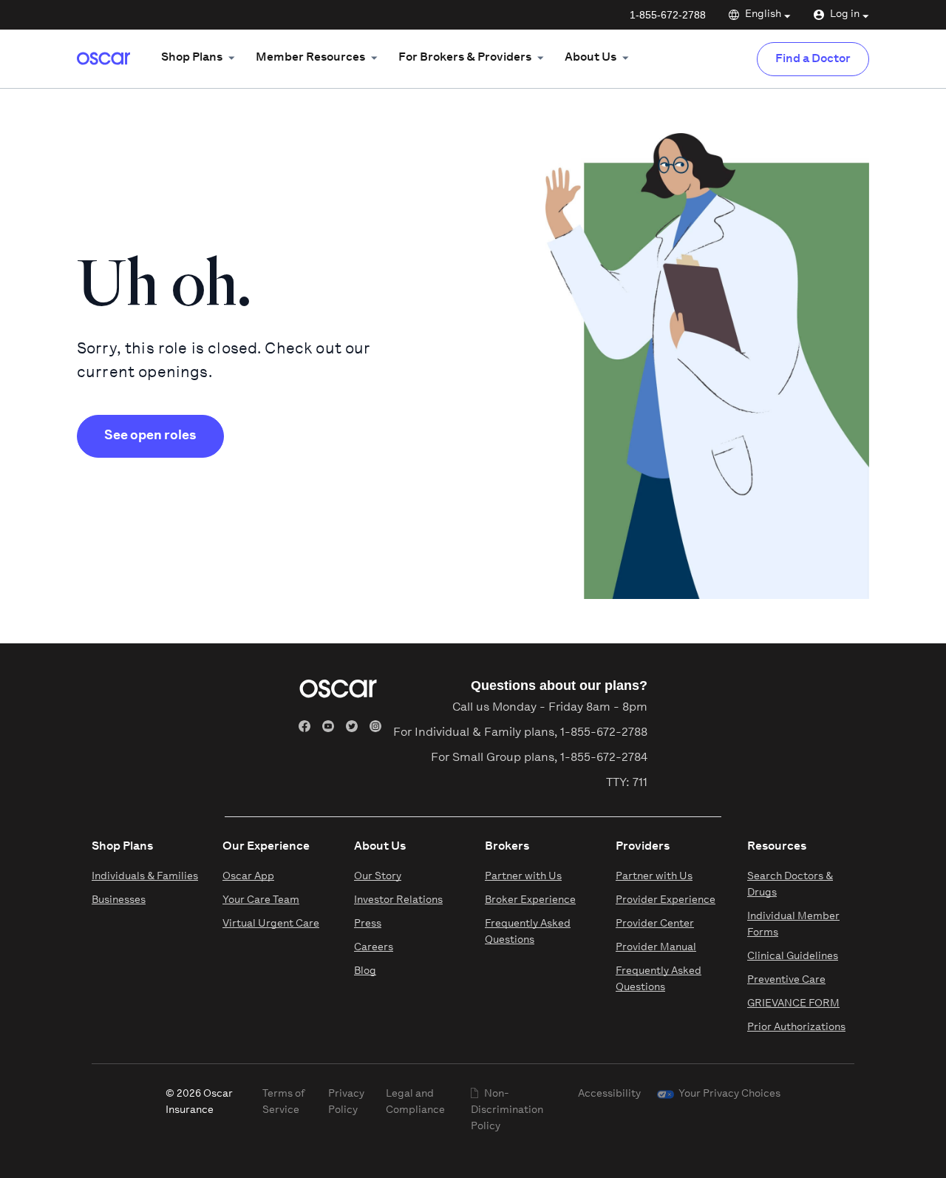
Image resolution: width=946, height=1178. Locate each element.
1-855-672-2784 (603, 758)
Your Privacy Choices (729, 1094)
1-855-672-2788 (668, 15)
